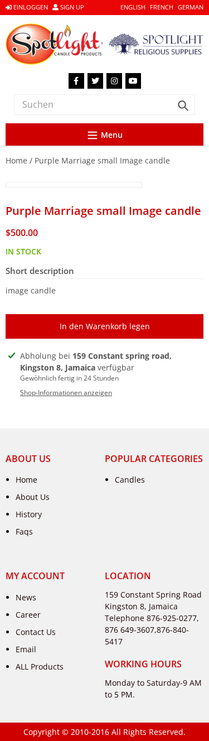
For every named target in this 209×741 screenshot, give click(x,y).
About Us (33, 497)
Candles (130, 479)
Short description (40, 271)
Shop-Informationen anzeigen (66, 392)
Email (26, 649)
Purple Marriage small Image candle (102, 160)
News (26, 597)
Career (28, 614)
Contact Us (36, 632)
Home (16, 160)
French (161, 7)
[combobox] (104, 104)
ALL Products (40, 666)
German (190, 7)
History (29, 514)
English (132, 7)
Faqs (24, 531)
